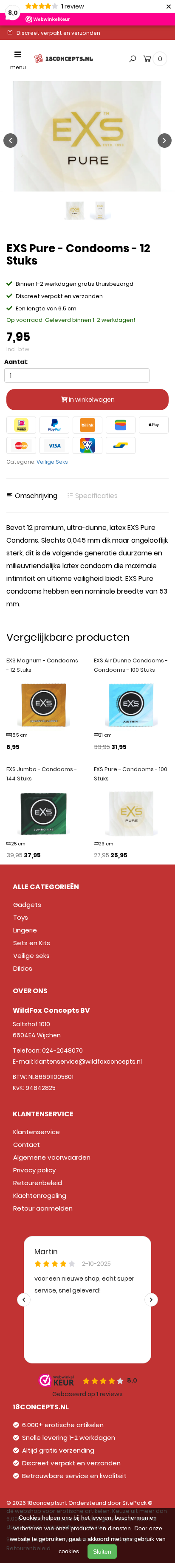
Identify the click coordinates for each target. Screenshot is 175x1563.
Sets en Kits (31, 942)
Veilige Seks (52, 461)
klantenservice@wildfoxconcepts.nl (88, 1061)
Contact (26, 1144)
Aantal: (16, 362)
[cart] (147, 60)
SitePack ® (137, 1503)
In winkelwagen (91, 399)
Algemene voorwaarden (51, 1157)
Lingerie (25, 930)
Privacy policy (34, 1170)
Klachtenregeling (39, 1195)
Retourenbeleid (37, 1182)
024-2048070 (62, 1050)
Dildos (22, 968)
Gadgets (27, 904)
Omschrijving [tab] (35, 496)
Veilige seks (31, 955)
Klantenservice (36, 1131)
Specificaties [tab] (95, 496)
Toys (20, 917)
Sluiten (102, 1551)
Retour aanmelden (43, 1208)
